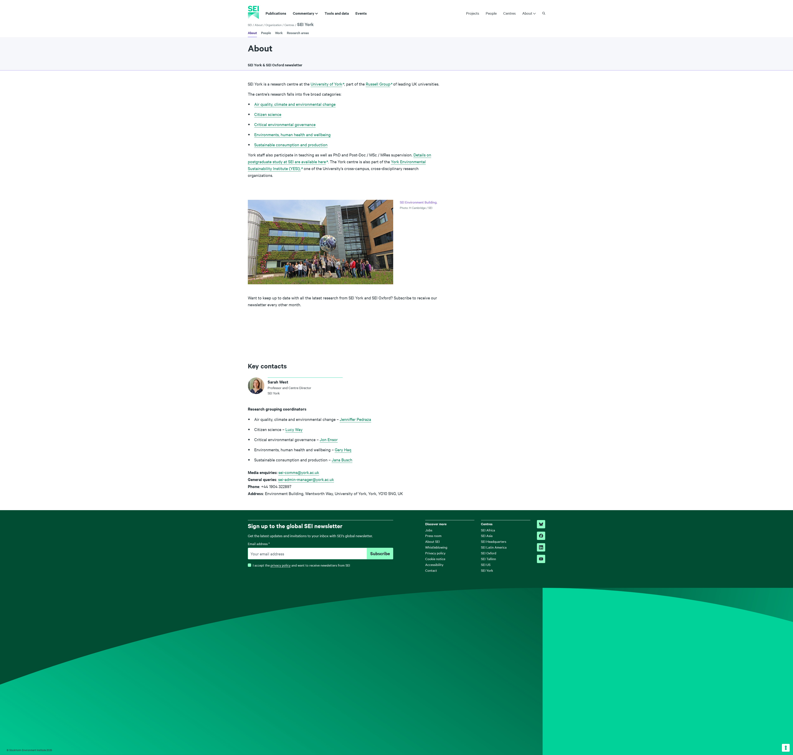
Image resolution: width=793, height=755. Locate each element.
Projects (472, 13)
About (527, 13)
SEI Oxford (488, 553)
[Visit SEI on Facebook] (541, 536)
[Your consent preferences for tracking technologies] (786, 748)
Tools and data (337, 13)
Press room (433, 535)
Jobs (428, 530)
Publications (276, 13)
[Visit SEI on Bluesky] (541, 524)
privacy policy (281, 565)
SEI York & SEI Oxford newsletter (275, 64)
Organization (273, 25)
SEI (250, 25)
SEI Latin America (494, 547)
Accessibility (434, 564)
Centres (509, 13)
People (491, 13)
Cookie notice (435, 558)
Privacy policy (435, 553)
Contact (431, 570)
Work (279, 32)
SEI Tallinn (488, 558)
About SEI (432, 541)
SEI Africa (488, 530)
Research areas (298, 32)
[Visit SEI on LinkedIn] (541, 547)
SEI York (305, 24)
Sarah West (278, 382)
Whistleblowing (436, 547)
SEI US (485, 564)
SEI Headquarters (493, 541)
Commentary (303, 13)
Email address (259, 543)
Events (361, 13)
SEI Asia (487, 535)
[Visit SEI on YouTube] (541, 559)
